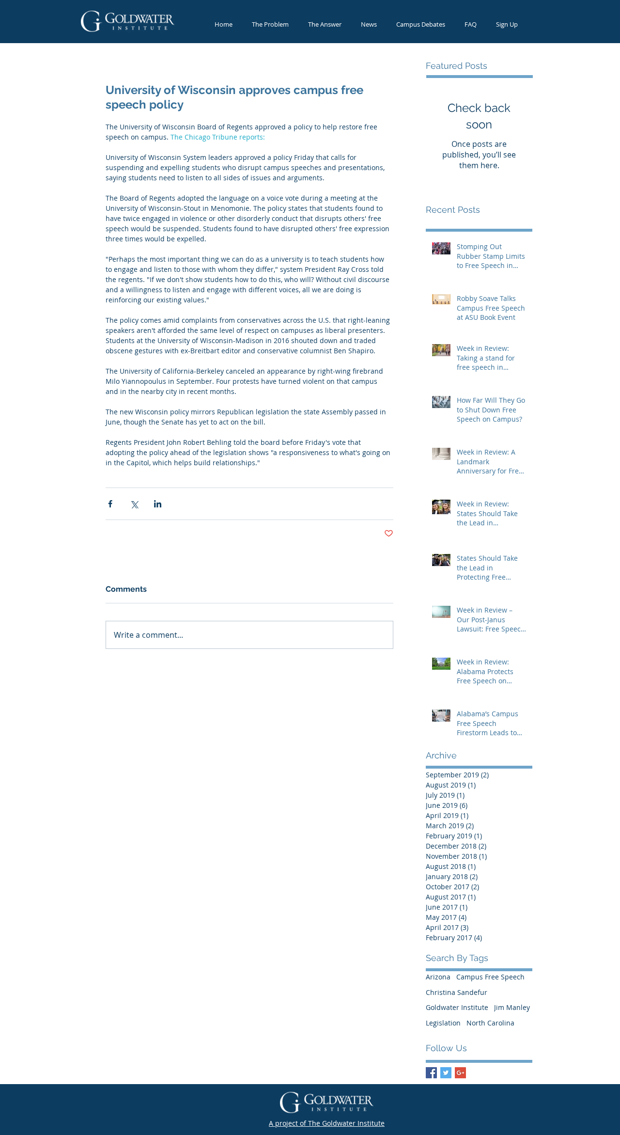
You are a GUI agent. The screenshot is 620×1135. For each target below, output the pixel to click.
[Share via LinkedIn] (157, 503)
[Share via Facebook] (110, 503)
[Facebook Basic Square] (431, 1072)
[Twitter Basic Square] (445, 1072)
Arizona (438, 976)
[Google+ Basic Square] (460, 1072)
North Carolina (490, 1022)
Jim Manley (512, 1007)
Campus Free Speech (490, 976)
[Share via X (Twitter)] (134, 503)
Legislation (443, 1022)
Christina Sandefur (456, 992)
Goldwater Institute (457, 1007)
